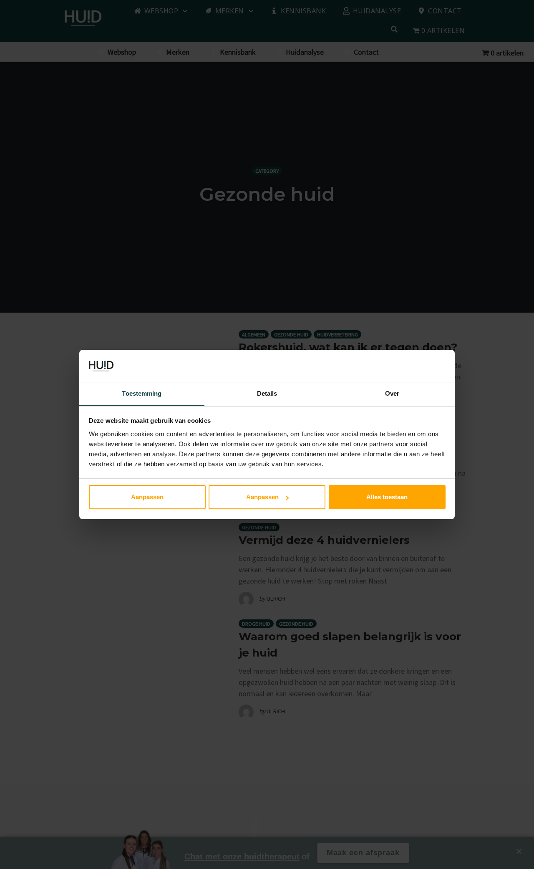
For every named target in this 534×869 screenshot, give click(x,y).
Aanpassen (147, 496)
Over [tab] (392, 393)
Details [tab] (267, 393)
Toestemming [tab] (141, 393)
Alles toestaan (387, 496)
